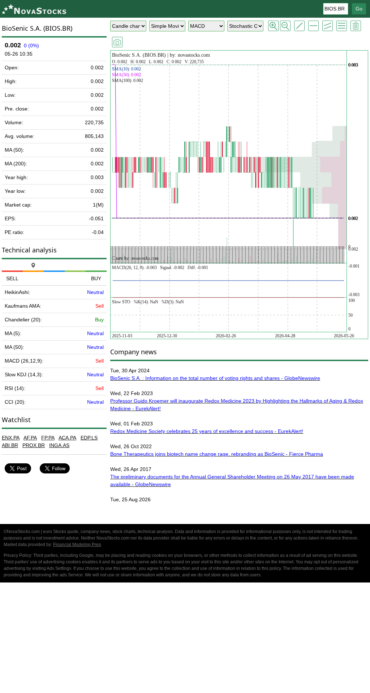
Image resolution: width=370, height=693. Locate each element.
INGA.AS (59, 445)
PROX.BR (33, 445)
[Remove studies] (355, 26)
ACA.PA (67, 438)
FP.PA (48, 438)
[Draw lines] (299, 26)
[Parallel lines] (327, 26)
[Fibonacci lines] (341, 26)
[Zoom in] (273, 26)
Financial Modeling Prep (77, 544)
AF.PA (30, 438)
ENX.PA (11, 438)
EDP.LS (89, 438)
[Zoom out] (285, 26)
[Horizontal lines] (313, 26)
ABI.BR (10, 445)
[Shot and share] (117, 42)
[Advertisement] (185, 638)
